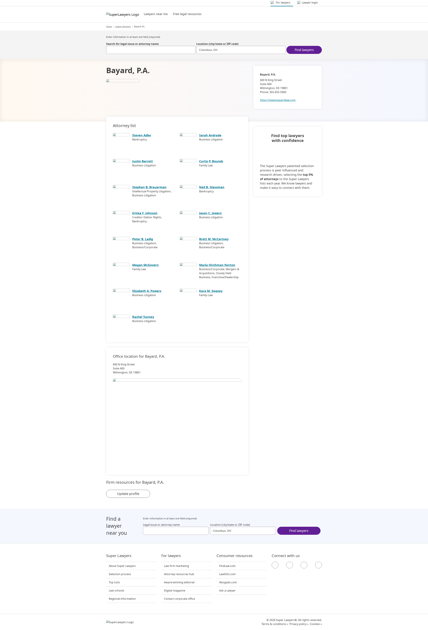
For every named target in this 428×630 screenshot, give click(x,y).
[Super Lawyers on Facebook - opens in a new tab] (275, 565)
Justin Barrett (142, 161)
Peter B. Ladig (142, 239)
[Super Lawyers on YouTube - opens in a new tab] (304, 565)
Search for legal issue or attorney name (132, 44)
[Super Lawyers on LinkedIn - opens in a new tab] (318, 565)
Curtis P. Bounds (211, 161)
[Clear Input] (192, 50)
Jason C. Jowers (210, 213)
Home (109, 26)
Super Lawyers (118, 555)
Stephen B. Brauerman (149, 187)
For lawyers (171, 555)
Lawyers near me (156, 14)
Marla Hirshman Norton (217, 265)
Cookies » (316, 624)
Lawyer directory (123, 26)
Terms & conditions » (274, 624)
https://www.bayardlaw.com (278, 100)
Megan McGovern (145, 265)
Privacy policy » (298, 624)
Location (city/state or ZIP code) (217, 44)
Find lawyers (304, 50)
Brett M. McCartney (214, 239)
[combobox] (151, 50)
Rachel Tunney (143, 317)
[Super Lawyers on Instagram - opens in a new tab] (289, 565)
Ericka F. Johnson (144, 213)
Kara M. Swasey (211, 291)
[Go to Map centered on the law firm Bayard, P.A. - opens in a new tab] (177, 421)
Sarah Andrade (210, 135)
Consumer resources (235, 555)
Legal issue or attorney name (161, 525)
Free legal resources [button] (187, 14)
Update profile (128, 493)
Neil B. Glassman (211, 187)
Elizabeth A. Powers (146, 291)
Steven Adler (141, 135)
